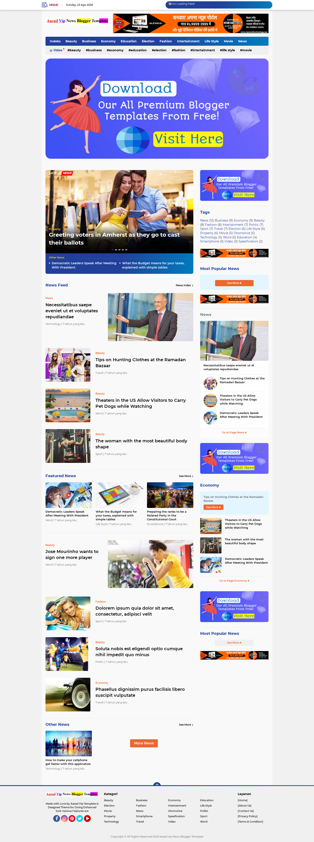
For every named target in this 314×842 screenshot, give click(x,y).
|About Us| (244, 805)
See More (185, 476)
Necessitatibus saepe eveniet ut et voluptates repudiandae (229, 367)
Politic (254, 225)
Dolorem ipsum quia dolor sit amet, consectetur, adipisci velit (134, 611)
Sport (204, 229)
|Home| (243, 800)
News (242, 41)
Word (227, 237)
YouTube (90, 824)
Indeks (55, 41)
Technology (208, 237)
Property (54, 229)
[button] (113, 249)
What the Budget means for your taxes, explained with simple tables (153, 265)
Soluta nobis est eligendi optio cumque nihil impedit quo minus (139, 651)
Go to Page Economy (233, 580)
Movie (228, 41)
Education (129, 41)
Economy (108, 41)
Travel (218, 229)
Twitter (81, 824)
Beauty (71, 41)
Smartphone (209, 241)
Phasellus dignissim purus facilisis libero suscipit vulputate (140, 692)
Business (89, 41)
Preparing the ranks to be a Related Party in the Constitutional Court (166, 515)
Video (57, 50)
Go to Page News (233, 432)
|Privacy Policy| (248, 816)
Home (53, 5)
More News (144, 743)
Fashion (166, 41)
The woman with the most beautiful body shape (141, 443)
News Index (183, 285)
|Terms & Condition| (250, 821)
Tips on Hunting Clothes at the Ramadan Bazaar (140, 362)
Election (148, 41)
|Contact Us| (246, 811)
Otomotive (242, 233)
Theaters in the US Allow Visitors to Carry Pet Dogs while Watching (140, 403)
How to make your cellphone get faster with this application (68, 762)
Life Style (212, 41)
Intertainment (188, 41)
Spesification (248, 241)
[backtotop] (157, 786)
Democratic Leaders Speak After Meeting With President (84, 265)
